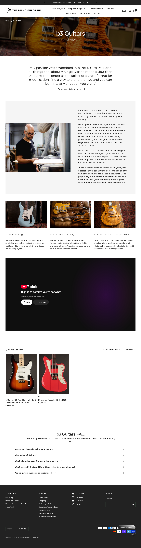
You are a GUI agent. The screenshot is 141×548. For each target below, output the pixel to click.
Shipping (42, 500)
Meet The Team (12, 500)
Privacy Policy (44, 510)
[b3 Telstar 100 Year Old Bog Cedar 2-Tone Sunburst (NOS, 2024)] (21, 374)
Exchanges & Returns (47, 504)
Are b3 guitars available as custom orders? (35, 473)
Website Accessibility (47, 516)
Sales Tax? (10, 507)
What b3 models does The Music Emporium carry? (38, 461)
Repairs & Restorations (48, 507)
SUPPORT (43, 493)
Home (8, 21)
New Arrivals (71, 13)
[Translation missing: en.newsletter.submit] (133, 504)
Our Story (9, 497)
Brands (110, 8)
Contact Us (43, 497)
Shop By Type (57, 8)
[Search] (130, 11)
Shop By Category (75, 8)
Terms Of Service (46, 513)
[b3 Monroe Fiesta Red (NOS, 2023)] (54, 374)
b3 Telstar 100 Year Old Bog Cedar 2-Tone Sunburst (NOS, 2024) (21, 401)
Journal (97, 13)
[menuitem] (58, 8)
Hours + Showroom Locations (17, 504)
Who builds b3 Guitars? (26, 455)
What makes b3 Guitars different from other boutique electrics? (45, 467)
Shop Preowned (95, 8)
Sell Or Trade (85, 13)
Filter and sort (15, 350)
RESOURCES (11, 493)
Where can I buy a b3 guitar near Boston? (34, 449)
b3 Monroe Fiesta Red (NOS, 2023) (52, 400)
